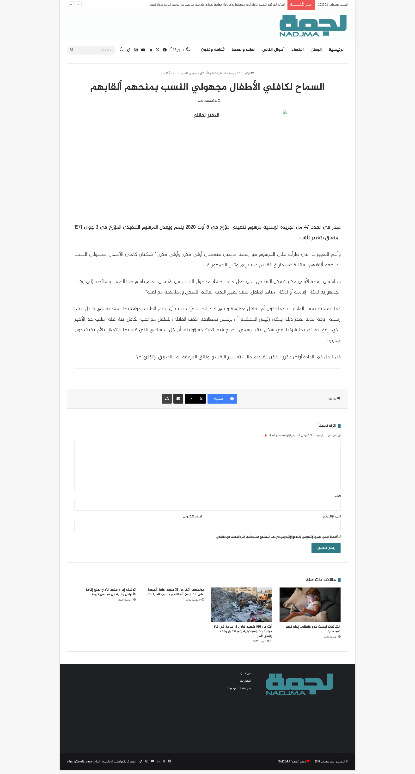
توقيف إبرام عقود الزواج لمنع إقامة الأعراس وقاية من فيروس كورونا (110, 592)
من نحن (245, 673)
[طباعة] (167, 399)
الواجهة (233, 73)
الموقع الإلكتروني (192, 516)
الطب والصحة (243, 49)
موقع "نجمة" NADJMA (292, 761)
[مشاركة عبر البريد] (178, 399)
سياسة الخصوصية (239, 688)
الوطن (316, 49)
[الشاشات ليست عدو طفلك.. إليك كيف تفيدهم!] (310, 604)
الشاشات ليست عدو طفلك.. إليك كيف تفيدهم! (313, 629)
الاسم (338, 496)
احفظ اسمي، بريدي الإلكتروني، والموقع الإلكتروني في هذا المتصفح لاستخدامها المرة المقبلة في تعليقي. (276, 537)
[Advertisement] (116, 704)
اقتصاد (297, 49)
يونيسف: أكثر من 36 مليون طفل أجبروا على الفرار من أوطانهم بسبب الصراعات (175, 592)
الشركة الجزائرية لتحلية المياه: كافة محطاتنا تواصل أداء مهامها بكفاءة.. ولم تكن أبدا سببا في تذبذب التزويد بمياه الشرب (217, 4)
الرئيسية (337, 49)
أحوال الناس (273, 49)
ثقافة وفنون (213, 49)
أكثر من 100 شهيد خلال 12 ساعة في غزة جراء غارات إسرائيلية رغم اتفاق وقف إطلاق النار (243, 631)
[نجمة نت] (312, 25)
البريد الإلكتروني (332, 516)
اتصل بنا (245, 681)
